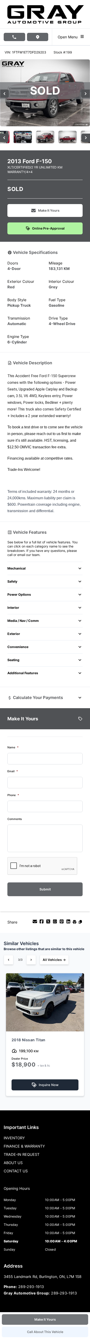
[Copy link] (80, 923)
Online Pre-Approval (48, 228)
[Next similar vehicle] (31, 960)
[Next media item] (85, 94)
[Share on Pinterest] (62, 923)
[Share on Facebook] (42, 923)
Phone (13, 795)
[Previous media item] (4, 94)
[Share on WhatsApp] (55, 923)
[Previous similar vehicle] (8, 960)
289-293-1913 (31, 1286)
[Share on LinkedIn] (69, 923)
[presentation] (42, 866)
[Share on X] (48, 923)
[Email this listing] (35, 923)
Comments (14, 819)
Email (12, 771)
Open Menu (69, 37)
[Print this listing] (75, 923)
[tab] (17, 1191)
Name (12, 747)
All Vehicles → (54, 960)
